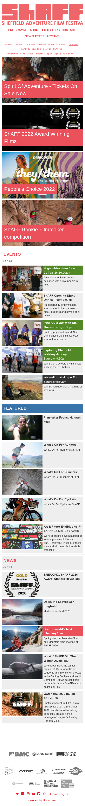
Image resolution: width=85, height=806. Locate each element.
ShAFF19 (41, 44)
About (35, 30)
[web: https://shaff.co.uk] (44, 794)
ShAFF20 (52, 44)
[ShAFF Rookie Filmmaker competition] (42, 223)
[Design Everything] (43, 771)
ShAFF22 (73, 44)
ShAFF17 (20, 44)
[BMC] (19, 754)
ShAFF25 (47, 49)
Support (48, 54)
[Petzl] (34, 783)
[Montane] (42, 754)
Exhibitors (51, 30)
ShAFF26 (57, 49)
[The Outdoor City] (67, 783)
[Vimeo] (39, 794)
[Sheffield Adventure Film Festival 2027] (42, 14)
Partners (39, 54)
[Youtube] (34, 794)
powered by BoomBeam (42, 800)
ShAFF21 (63, 44)
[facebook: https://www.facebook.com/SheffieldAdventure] (23, 794)
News (22, 54)
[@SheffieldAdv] (18, 794)
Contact (69, 30)
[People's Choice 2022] (42, 175)
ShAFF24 (36, 49)
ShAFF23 (25, 49)
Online (30, 54)
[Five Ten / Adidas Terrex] (59, 771)
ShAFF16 (9, 44)
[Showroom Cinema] (66, 754)
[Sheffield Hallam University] (51, 783)
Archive (53, 36)
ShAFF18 (30, 44)
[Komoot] (18, 783)
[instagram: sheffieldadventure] (28, 794)
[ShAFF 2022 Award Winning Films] (42, 127)
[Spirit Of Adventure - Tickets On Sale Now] (42, 79)
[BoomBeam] (9, 771)
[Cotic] (26, 771)
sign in (65, 794)
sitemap (53, 794)
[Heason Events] (76, 771)
